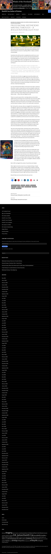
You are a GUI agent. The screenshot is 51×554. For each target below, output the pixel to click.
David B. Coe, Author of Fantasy (12, 11)
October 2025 (4, 291)
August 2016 (4, 471)
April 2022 (4, 379)
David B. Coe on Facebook (7, 220)
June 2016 (4, 475)
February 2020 (5, 430)
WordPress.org (5, 524)
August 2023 (4, 343)
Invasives (31, 22)
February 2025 (5, 309)
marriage (32, 537)
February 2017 (5, 457)
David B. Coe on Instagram (7, 222)
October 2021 (4, 392)
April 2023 (4, 352)
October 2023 (4, 338)
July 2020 (4, 419)
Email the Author (5, 231)
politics (20, 538)
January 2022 (4, 385)
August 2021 (4, 394)
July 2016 (4, 473)
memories (36, 537)
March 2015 (4, 500)
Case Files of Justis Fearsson (38, 533)
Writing (19, 23)
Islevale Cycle (14, 537)
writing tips (40, 540)
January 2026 (4, 284)
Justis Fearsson (37, 14)
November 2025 (5, 289)
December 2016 (5, 462)
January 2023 (4, 359)
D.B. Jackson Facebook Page (7, 226)
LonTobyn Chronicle (22, 537)
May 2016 (4, 478)
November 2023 (5, 336)
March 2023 (4, 354)
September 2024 (5, 316)
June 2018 (4, 448)
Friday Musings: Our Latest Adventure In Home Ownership (13, 267)
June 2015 (4, 498)
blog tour (13, 533)
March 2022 (4, 381)
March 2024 (4, 329)
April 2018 (4, 451)
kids (23, 186)
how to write (8, 537)
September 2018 (5, 444)
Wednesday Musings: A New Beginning (9, 269)
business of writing (27, 533)
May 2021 (4, 397)
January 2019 (4, 439)
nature (3, 538)
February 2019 (5, 437)
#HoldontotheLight (15, 185)
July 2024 (4, 320)
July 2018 (4, 446)
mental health (28, 186)
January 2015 (4, 505)
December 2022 (5, 361)
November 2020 (5, 410)
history (3, 537)
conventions (4, 535)
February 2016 (5, 484)
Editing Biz (24, 17)
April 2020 (4, 426)
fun (46, 535)
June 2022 (4, 374)
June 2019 (4, 435)
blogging (23, 185)
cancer (27, 185)
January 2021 (4, 406)
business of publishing (19, 533)
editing (27, 22)
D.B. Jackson (30, 14)
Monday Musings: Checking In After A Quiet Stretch (12, 263)
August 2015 (4, 493)
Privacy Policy (4, 233)
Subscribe (5, 246)
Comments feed (5, 522)
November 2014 (5, 509)
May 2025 (4, 302)
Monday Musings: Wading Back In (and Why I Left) (20, 194)
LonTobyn (23, 14)
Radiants (17, 14)
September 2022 (5, 368)
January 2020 (4, 433)
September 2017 (5, 455)
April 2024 (4, 327)
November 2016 (5, 464)
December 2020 (5, 408)
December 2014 (5, 507)
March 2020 (4, 428)
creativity (11, 535)
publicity (24, 538)
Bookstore (19, 17)
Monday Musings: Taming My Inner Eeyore (19, 199)
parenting (34, 186)
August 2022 (4, 370)
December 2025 (5, 287)
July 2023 (4, 345)
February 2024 (5, 332)
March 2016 (4, 482)
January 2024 (4, 334)
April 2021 (4, 399)
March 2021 (4, 401)
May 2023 (4, 350)
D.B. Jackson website (6, 215)
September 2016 (5, 469)
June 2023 (4, 347)
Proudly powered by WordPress (12, 552)
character (45, 533)
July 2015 (4, 496)
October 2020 (4, 412)
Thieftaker (7, 540)
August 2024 (4, 318)
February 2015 (5, 502)
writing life (19, 188)
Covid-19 (7, 535)
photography (16, 538)
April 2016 (4, 480)
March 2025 (4, 307)
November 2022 (5, 363)
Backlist (12, 17)
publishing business (36, 538)
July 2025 (4, 298)
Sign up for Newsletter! (6, 213)
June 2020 (4, 421)
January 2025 (4, 311)
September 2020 (5, 415)
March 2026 (4, 280)
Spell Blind (3, 540)
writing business (27, 540)
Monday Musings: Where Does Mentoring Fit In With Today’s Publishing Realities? (17, 265)
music (45, 537)
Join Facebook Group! (6, 211)
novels (6, 538)
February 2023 (5, 356)
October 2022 (4, 365)
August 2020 (4, 417)
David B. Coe (4, 14)
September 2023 (5, 341)
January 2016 (4, 487)
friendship (43, 535)
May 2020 (4, 424)
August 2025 (4, 296)
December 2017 (5, 453)
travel (11, 540)
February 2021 (5, 403)
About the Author (5, 17)
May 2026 (4, 278)
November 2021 (5, 390)
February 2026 (5, 282)
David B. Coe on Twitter (6, 217)
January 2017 (4, 460)
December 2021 (5, 388)
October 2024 (4, 314)
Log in (3, 517)
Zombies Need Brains (5, 542)
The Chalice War (11, 14)
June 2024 (4, 323)
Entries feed (4, 519)
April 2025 (4, 305)
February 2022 (5, 383)
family (19, 186)
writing (13, 188)
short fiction (46, 538)
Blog (43, 14)
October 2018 (4, 442)
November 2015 (5, 489)
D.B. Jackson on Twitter (6, 224)
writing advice (20, 540)
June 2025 (4, 300)
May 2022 (4, 376)
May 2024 (4, 325)
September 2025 (5, 293)
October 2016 (4, 466)
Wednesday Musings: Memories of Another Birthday (12, 260)
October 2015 (4, 491)
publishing (29, 538)
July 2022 (4, 372)
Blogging (13, 22)
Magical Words (5, 229)
